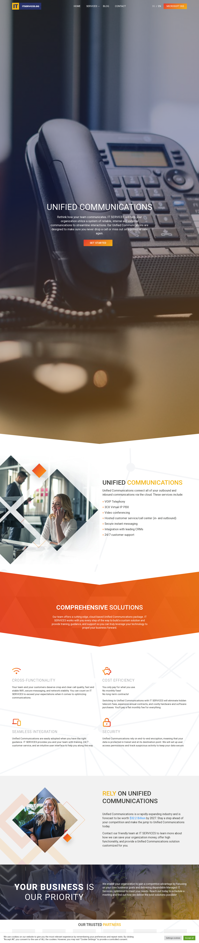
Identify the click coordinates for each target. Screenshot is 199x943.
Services (91, 6)
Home (77, 6)
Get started (98, 242)
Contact (120, 6)
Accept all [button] (189, 938)
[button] (5, 930)
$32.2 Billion (137, 818)
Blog (106, 6)
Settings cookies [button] (173, 938)
